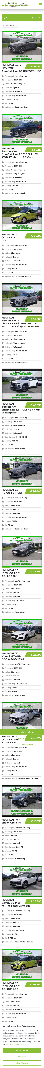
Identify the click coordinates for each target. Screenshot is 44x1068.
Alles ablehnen (22, 1063)
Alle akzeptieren (22, 1050)
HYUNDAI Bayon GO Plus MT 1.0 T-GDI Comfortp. (16, 903)
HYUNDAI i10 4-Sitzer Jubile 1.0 (11, 821)
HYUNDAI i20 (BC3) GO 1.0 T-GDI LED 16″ (11, 573)
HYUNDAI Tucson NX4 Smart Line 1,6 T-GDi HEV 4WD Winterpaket (21, 408)
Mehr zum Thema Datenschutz (17, 1044)
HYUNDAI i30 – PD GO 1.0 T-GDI (12, 491)
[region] (22, 1045)
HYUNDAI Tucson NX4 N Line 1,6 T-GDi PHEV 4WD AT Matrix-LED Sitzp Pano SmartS (21, 322)
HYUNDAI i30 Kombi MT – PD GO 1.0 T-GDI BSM (13, 656)
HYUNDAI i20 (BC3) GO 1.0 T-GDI (11, 237)
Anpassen (22, 1056)
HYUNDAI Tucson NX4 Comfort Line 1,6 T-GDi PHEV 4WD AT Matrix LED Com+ (20, 153)
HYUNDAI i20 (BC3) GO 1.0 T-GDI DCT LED (11, 986)
